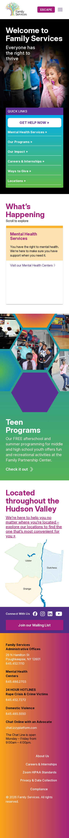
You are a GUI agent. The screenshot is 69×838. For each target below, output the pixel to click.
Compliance (39, 789)
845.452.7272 (16, 700)
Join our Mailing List (34, 625)
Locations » (17, 181)
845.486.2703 (16, 682)
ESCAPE (46, 9)
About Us (42, 756)
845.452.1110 (15, 663)
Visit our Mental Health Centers (31, 265)
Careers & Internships (41, 764)
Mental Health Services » (27, 132)
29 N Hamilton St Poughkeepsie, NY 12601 (23, 657)
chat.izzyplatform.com (21, 728)
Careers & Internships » (26, 161)
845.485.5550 (16, 714)
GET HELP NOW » (34, 123)
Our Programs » (20, 142)
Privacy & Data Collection (38, 780)
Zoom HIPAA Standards (39, 772)
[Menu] (60, 9)
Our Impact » (18, 151)
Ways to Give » (19, 171)
